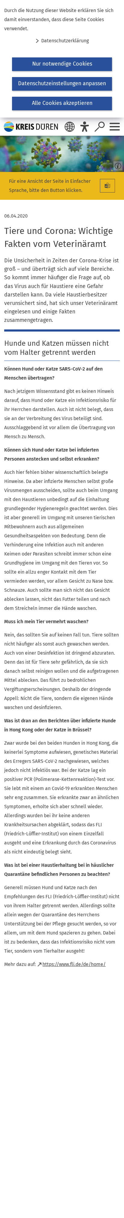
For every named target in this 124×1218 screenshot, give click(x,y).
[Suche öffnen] (99, 126)
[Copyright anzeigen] (117, 164)
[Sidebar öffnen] (114, 126)
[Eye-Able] (84, 126)
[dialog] (62, 59)
